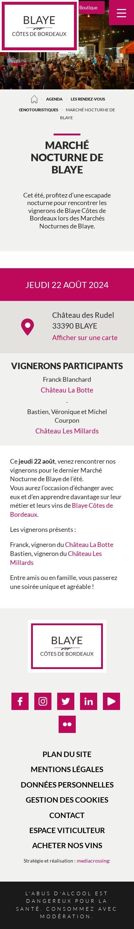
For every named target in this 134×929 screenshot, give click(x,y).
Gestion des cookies (67, 799)
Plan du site (67, 753)
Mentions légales (67, 769)
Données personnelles (67, 784)
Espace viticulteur (67, 830)
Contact (67, 814)
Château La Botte (67, 390)
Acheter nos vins (67, 845)
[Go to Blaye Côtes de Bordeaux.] (34, 99)
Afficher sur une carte (85, 337)
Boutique (88, 7)
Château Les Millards (67, 431)
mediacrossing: (93, 861)
